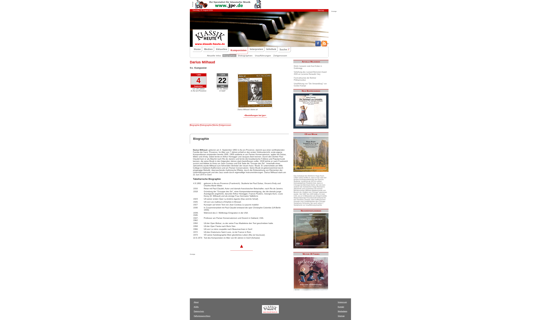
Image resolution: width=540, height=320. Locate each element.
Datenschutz (199, 311)
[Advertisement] (223, 260)
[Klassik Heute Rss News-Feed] (324, 46)
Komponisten (239, 50)
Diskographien (245, 56)
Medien (208, 49)
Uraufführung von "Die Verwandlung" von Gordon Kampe (310, 85)
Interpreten (256, 49)
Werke (215, 125)
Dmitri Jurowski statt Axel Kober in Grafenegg (308, 67)
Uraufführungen (263, 56)
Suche (284, 49)
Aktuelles (221, 49)
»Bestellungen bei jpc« (255, 115)
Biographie (195, 125)
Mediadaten (342, 311)
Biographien (229, 56)
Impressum (342, 302)
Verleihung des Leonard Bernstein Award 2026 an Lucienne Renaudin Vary (310, 73)
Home (197, 49)
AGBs (196, 307)
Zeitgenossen (280, 56)
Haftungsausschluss (202, 316)
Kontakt (341, 307)
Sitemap (321, 10)
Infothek (271, 49)
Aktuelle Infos (214, 56)
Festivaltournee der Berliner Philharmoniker (305, 79)
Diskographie (206, 125)
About (196, 302)
